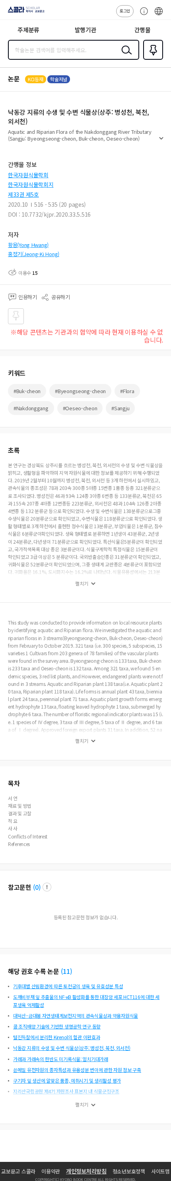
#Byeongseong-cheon (80, 391)
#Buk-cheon (27, 391)
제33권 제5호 (23, 194)
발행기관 (86, 29)
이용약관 (50, 1171)
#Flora (127, 391)
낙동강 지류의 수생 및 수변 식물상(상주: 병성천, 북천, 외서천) (71, 1047)
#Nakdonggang (31, 408)
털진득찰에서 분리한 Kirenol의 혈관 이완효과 (56, 1037)
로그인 (125, 11)
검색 (125, 56)
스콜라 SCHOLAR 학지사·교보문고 (24, 12)
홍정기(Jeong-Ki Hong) (33, 254)
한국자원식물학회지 (30, 184)
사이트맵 (160, 1171)
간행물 (142, 29)
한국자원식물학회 (28, 175)
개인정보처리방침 (86, 1171)
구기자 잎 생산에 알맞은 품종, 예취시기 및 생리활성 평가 (67, 1080)
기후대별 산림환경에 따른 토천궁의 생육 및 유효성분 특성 (68, 986)
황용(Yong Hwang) (28, 245)
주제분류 (28, 29)
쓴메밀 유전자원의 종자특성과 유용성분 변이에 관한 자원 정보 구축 (77, 1069)
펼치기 (161, 141)
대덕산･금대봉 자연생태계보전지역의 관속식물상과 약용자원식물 (75, 1015)
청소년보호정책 (129, 1171)
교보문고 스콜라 (18, 1171)
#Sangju (120, 408)
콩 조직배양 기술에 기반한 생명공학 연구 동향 (57, 1026)
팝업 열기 (47, 887)
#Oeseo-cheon (80, 408)
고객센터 (142, 15)
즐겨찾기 (151, 59)
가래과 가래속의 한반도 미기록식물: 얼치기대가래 (60, 1059)
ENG (158, 15)
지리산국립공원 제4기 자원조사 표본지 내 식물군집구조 (66, 1091)
